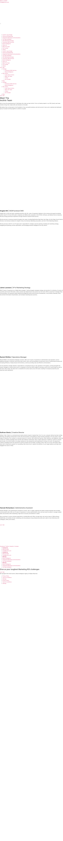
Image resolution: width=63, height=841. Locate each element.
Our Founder (5, 48)
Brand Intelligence (6, 43)
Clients (4, 49)
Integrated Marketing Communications (11, 37)
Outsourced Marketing (7, 36)
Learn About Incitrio (9, 74)
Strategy (4, 69)
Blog (3, 80)
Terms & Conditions (7, 577)
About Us (4, 45)
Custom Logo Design (7, 34)
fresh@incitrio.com (6, 550)
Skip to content (3, 0)
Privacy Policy (5, 576)
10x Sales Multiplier (6, 39)
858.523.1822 (5, 549)
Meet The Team (6, 46)
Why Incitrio (5, 73)
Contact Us (5, 547)
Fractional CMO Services (8, 42)
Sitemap (4, 556)
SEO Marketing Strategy (8, 40)
